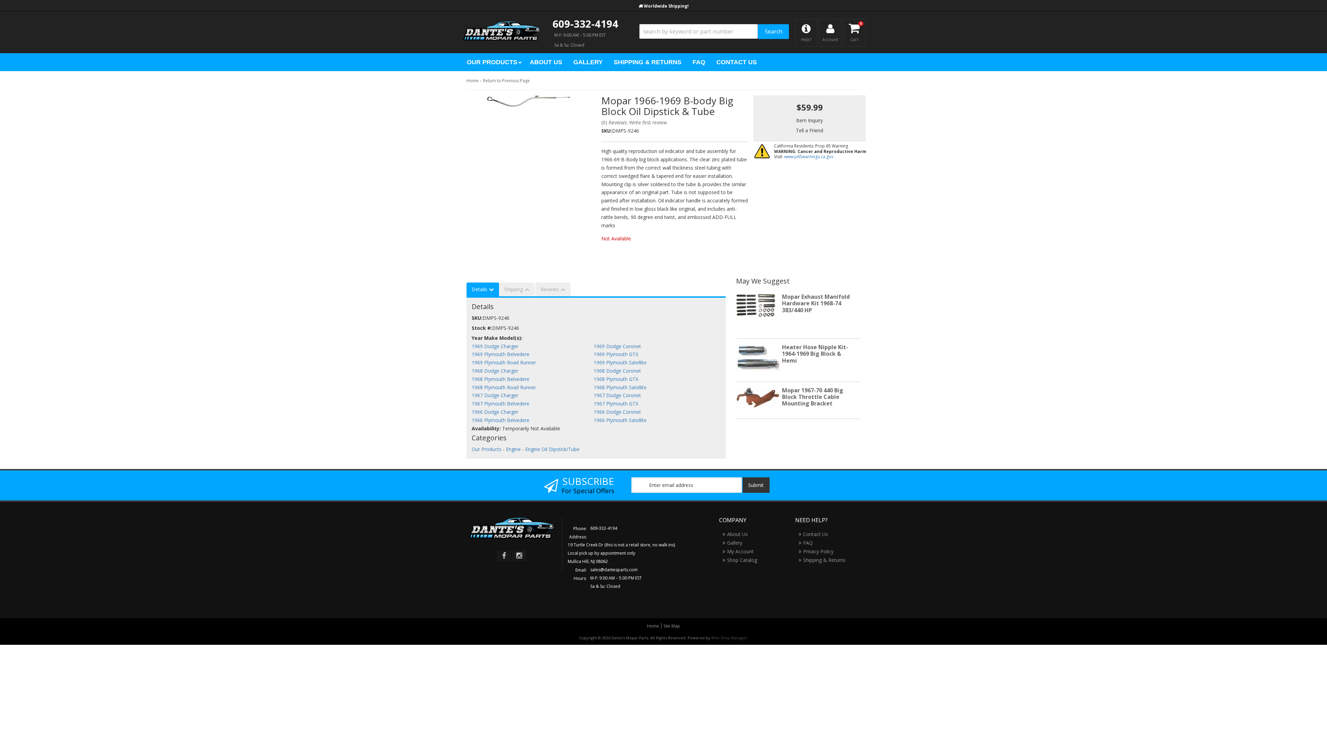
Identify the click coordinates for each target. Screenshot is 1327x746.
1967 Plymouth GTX (616, 403)
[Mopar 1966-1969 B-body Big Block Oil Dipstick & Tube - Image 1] (529, 101)
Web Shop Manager (729, 637)
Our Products (486, 449)
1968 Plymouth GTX (616, 379)
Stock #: (482, 328)
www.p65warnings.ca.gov (809, 157)
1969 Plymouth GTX (616, 354)
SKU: (606, 130)
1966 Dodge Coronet (617, 412)
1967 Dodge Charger (495, 395)
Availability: (486, 428)
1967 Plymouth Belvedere (500, 403)
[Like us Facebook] (504, 556)
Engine (513, 449)
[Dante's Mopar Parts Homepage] (501, 24)
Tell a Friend (809, 130)
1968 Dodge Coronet (617, 370)
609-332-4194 (585, 24)
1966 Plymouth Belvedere (500, 420)
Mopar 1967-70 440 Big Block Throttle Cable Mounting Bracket (812, 396)
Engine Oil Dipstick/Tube (552, 449)
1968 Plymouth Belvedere (500, 379)
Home (473, 81)
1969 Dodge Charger (495, 346)
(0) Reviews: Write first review (634, 122)
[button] (714, 31)
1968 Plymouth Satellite (620, 387)
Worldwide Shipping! (666, 6)
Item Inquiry (809, 120)
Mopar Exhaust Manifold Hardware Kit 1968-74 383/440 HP (816, 303)
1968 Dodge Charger (495, 370)
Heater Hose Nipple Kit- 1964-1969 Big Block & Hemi (815, 353)
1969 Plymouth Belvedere (500, 354)
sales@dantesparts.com (614, 570)
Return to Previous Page (506, 81)
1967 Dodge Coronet (617, 395)
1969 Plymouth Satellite (620, 362)
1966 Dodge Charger (495, 412)
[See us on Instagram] (519, 556)
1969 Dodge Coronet (617, 346)
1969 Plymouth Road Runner (504, 362)
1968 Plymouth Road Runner (504, 387)
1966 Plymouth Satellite (620, 420)
